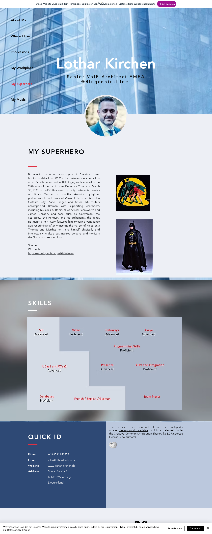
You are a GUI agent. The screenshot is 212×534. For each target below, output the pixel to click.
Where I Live (20, 36)
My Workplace (22, 68)
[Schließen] (208, 528)
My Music (18, 100)
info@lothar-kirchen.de (62, 460)
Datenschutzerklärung (18, 530)
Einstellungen (175, 528)
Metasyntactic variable (133, 430)
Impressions (20, 52)
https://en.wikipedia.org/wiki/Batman (51, 253)
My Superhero (21, 84)
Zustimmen (195, 528)
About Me (18, 20)
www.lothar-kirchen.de (61, 465)
